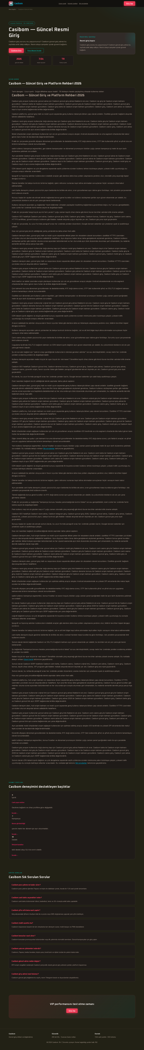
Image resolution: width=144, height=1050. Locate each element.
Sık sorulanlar (83, 3)
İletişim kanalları (18, 844)
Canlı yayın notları (18, 802)
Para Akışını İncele (34, 50)
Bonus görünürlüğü (18, 823)
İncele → (15, 813)
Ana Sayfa (12, 9)
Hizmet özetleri (73, 3)
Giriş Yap (129, 3)
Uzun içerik (62, 3)
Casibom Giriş (16, 50)
